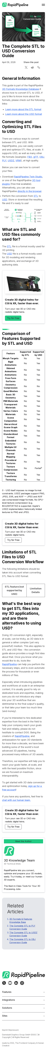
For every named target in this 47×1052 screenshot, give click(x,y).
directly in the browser (29, 191)
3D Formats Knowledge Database (20, 89)
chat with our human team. (16, 800)
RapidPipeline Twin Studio (28, 176)
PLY (4, 160)
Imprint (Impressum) (10, 1030)
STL (36, 196)
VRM (18, 160)
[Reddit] (32, 67)
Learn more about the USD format (23, 114)
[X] (26, 67)
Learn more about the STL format (23, 109)
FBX (29, 157)
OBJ (41, 157)
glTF (35, 157)
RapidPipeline (9, 664)
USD (4, 199)
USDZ (11, 160)
